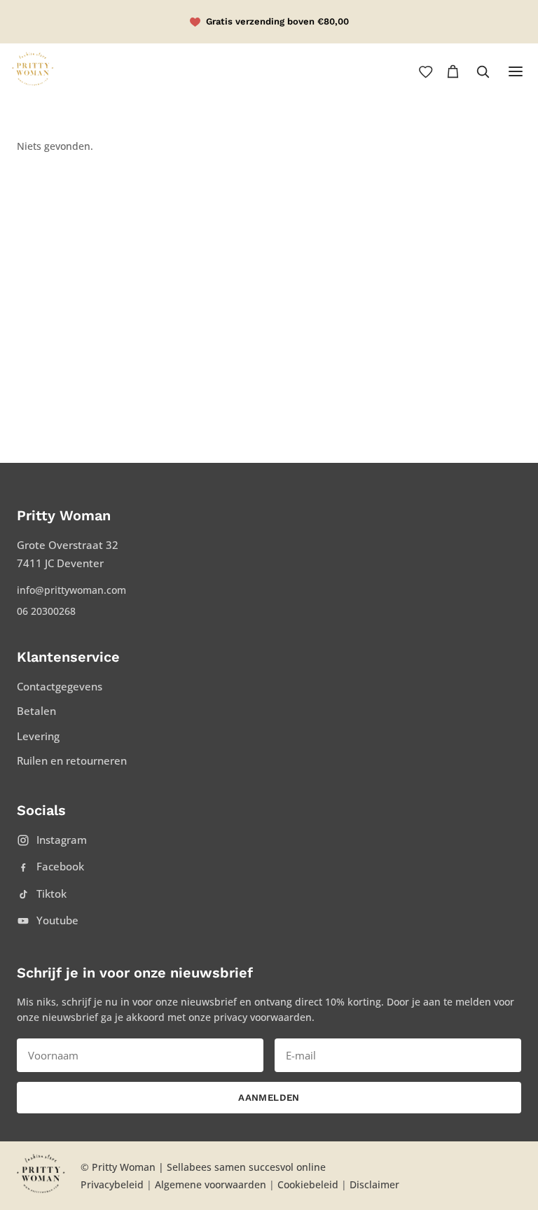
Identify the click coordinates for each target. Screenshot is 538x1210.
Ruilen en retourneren (72, 760)
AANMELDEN (269, 1097)
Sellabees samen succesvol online (246, 1167)
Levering (38, 736)
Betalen (36, 711)
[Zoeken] (482, 71)
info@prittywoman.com (71, 590)
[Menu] (515, 71)
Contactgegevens (59, 686)
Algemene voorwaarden (210, 1184)
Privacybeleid (112, 1184)
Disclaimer (374, 1184)
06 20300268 (46, 611)
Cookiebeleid (307, 1184)
